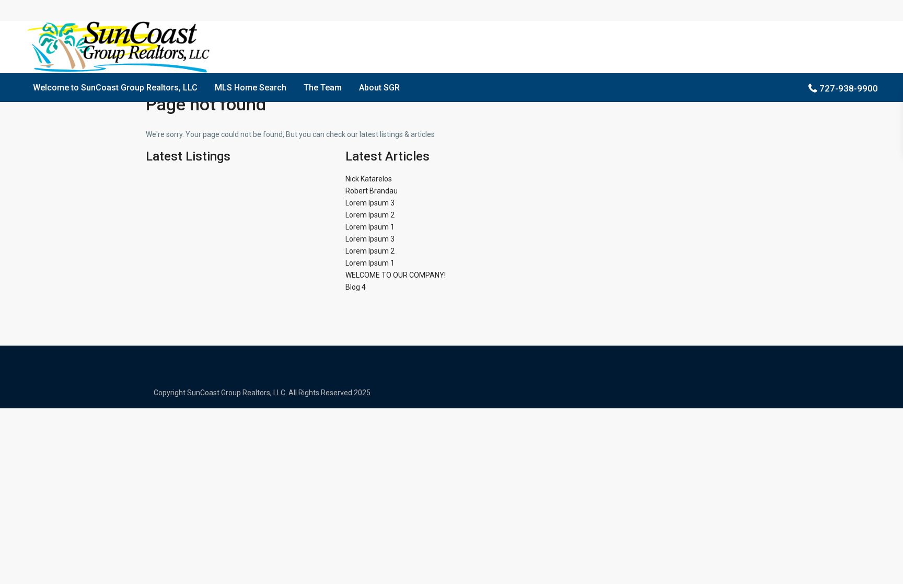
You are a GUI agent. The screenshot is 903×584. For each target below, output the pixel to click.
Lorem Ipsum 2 (370, 215)
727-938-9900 (848, 88)
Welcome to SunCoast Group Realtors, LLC (115, 88)
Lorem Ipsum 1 (370, 227)
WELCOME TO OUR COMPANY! (395, 275)
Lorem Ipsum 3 (370, 203)
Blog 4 (355, 287)
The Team (323, 88)
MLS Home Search (250, 88)
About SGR (379, 88)
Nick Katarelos (368, 179)
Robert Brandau (371, 191)
